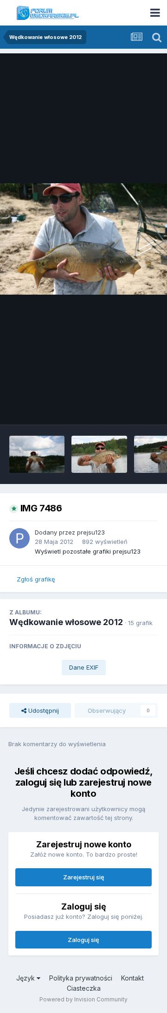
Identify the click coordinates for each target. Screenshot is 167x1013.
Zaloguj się (83, 939)
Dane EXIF (83, 667)
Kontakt (132, 978)
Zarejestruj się (83, 877)
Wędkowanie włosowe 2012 (66, 622)
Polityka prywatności (80, 978)
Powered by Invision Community (83, 999)
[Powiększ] (83, 239)
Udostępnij (42, 710)
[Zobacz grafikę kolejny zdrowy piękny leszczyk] (99, 454)
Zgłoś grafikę (36, 579)
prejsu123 (91, 532)
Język (26, 978)
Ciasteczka (84, 988)
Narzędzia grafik (122, 408)
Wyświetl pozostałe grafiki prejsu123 (88, 551)
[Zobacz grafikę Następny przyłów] (36, 454)
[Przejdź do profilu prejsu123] (19, 538)
